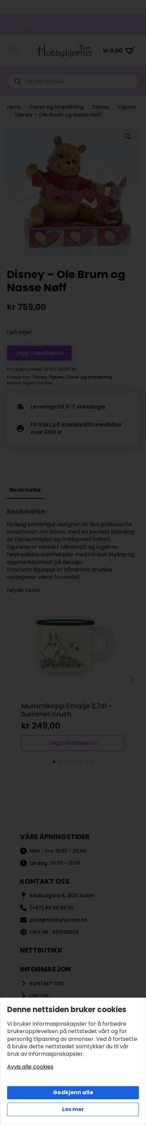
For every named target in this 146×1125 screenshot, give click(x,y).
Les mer (73, 1109)
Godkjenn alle (73, 1092)
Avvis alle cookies (30, 1067)
